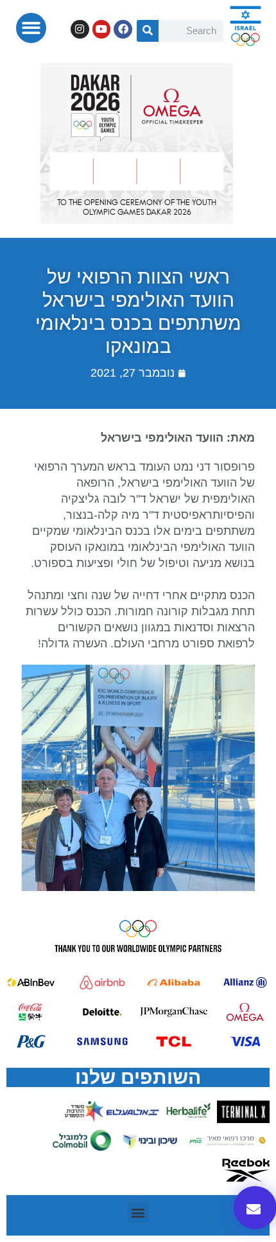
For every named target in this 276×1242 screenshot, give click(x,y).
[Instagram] (80, 29)
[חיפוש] (148, 31)
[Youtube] (101, 29)
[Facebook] (123, 29)
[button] (31, 28)
